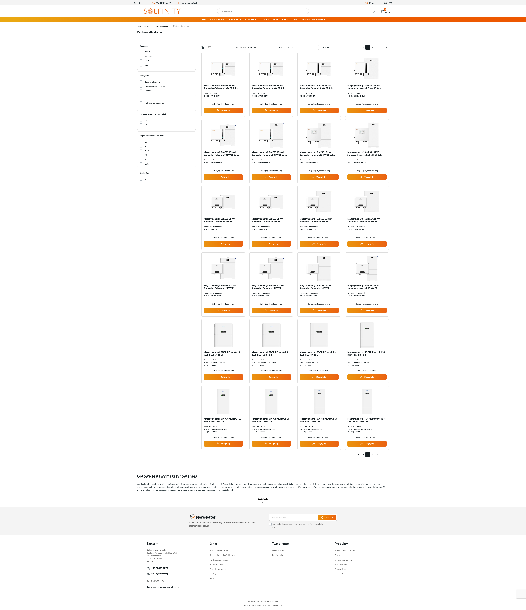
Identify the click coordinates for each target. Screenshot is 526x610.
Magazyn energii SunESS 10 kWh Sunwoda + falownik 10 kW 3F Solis (221, 153)
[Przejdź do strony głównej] (164, 11)
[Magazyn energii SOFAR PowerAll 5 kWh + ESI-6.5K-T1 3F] (271, 335)
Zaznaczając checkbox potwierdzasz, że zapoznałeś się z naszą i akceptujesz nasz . (297, 525)
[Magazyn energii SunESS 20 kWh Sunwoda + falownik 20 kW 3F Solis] (367, 135)
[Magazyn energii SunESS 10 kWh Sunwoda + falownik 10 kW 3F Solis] (223, 135)
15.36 (147, 164)
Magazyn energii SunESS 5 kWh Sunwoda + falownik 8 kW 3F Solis (316, 87)
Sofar (147, 61)
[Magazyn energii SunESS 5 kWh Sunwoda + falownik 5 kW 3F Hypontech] (223, 201)
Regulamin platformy (219, 550)
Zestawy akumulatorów (155, 86)
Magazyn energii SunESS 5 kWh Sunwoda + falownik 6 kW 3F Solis (268, 87)
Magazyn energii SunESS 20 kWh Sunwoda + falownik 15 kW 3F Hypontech (363, 287)
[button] (263, 500)
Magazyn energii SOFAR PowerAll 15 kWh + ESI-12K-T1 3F (366, 420)
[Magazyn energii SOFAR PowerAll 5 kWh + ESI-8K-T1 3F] (319, 335)
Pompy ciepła (340, 569)
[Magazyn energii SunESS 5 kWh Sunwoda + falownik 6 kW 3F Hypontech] (271, 201)
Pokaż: (282, 47)
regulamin (298, 527)
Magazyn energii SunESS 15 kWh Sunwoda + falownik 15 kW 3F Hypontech (316, 287)
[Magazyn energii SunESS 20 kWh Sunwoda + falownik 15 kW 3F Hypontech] (367, 268)
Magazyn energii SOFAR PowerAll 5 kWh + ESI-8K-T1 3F (318, 353)
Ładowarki (339, 574)
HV (146, 125)
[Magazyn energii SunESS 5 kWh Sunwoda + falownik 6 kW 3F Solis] (271, 68)
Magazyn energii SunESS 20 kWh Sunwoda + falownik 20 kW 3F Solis (364, 153)
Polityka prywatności (219, 560)
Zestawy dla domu (152, 82)
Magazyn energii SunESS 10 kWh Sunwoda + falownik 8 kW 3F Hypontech (316, 220)
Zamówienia (277, 555)
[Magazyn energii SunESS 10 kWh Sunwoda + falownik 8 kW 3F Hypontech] (319, 201)
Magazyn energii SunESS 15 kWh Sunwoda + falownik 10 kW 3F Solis (269, 153)
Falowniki (339, 555)
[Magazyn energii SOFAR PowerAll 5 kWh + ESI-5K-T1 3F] (223, 335)
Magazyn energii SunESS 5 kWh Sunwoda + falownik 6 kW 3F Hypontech (267, 220)
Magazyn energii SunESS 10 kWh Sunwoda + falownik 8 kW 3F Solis (364, 87)
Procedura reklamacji (219, 569)
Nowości (148, 90)
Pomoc (372, 3)
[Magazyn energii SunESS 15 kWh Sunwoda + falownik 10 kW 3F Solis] (271, 135)
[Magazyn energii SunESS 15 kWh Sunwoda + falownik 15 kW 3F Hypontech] (319, 268)
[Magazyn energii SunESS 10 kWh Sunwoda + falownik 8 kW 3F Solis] (367, 68)
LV (146, 120)
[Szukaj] (305, 11)
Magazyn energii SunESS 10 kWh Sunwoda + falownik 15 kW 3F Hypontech (268, 287)
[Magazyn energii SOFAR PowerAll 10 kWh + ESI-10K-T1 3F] (223, 401)
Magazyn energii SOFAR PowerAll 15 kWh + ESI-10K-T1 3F (318, 420)
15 (146, 142)
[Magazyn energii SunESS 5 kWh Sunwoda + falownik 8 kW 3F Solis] (319, 68)
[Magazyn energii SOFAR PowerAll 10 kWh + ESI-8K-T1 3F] (367, 335)
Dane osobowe (278, 550)
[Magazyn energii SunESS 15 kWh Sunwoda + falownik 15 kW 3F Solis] (319, 135)
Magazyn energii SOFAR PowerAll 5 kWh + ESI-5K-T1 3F (222, 353)
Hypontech (149, 51)
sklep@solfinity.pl (189, 3)
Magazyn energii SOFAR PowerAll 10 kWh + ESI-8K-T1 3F (366, 353)
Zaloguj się (225, 110)
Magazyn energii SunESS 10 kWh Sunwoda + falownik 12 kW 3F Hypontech (220, 287)
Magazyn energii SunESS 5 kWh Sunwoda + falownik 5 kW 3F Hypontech (219, 220)
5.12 (146, 146)
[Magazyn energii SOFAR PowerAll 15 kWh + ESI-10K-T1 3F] (319, 401)
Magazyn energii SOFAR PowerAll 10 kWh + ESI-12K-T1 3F (270, 420)
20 (146, 155)
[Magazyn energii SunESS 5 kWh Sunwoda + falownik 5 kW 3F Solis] (223, 68)
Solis (147, 65)
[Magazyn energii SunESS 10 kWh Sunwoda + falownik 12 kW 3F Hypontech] (223, 268)
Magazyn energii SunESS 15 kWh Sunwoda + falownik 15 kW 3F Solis (317, 153)
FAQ (390, 3)
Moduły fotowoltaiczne (345, 550)
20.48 (147, 150)
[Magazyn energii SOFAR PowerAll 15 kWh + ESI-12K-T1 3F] (367, 401)
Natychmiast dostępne (154, 103)
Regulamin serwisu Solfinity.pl (222, 555)
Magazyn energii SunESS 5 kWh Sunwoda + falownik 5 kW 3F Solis (221, 87)
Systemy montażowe (343, 560)
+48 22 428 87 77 (163, 3)
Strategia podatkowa (218, 574)
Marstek (148, 56)
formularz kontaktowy (167, 586)
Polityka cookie (216, 564)
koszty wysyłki (273, 601)
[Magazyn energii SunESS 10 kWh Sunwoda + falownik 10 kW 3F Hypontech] (367, 201)
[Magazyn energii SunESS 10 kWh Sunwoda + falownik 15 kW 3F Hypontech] (271, 268)
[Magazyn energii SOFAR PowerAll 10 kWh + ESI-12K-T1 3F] (271, 401)
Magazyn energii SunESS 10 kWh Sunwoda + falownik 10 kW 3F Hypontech (363, 220)
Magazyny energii (342, 564)
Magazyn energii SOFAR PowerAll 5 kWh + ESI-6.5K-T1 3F (270, 353)
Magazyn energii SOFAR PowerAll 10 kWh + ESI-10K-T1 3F (222, 420)
